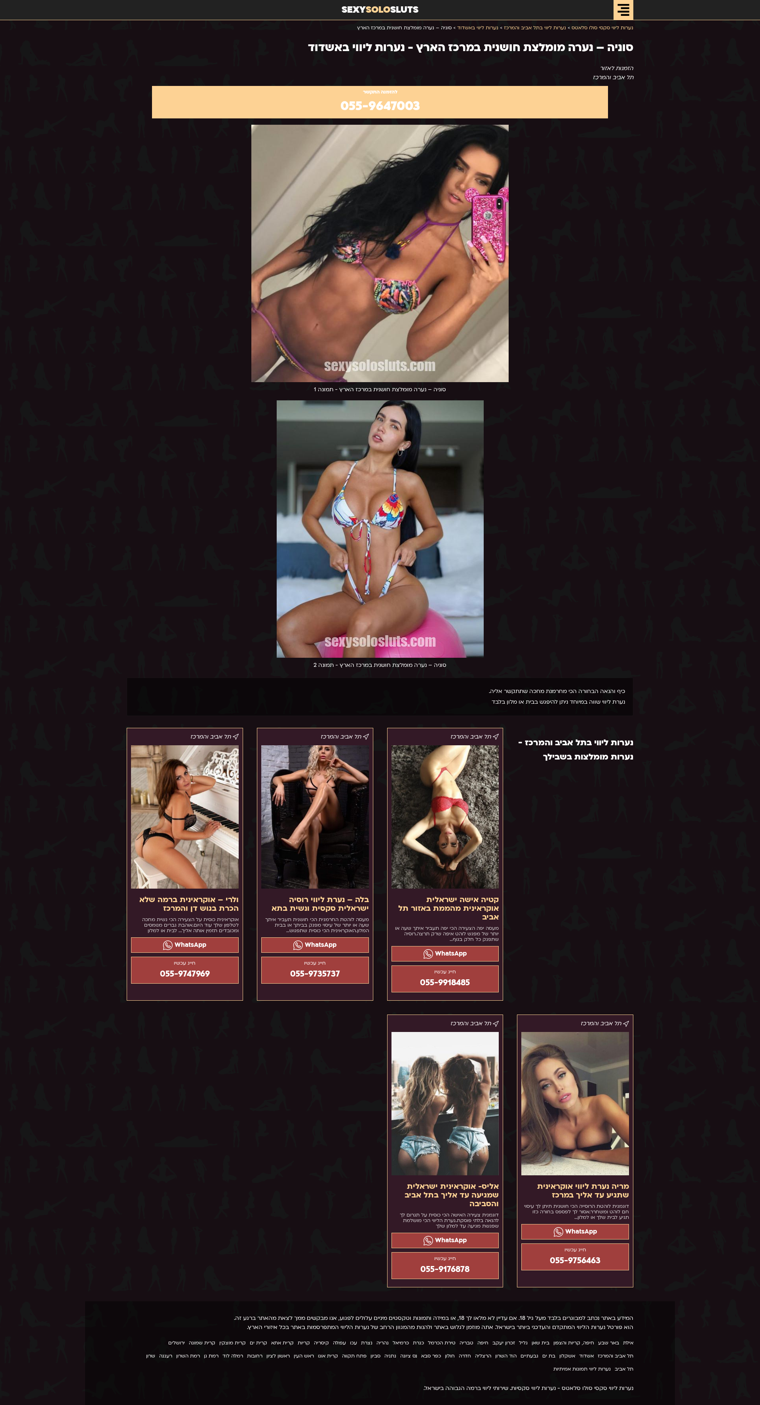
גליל (523, 1343)
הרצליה (483, 1356)
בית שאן (540, 1343)
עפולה (339, 1343)
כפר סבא (431, 1356)
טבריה (466, 1343)
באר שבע (608, 1343)
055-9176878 (444, 1269)
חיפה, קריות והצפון (573, 1343)
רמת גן (211, 1356)
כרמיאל (401, 1343)
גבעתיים (529, 1356)
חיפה (482, 1343)
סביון (375, 1356)
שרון (150, 1356)
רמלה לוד (232, 1356)
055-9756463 (575, 1260)
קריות (304, 1343)
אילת (628, 1343)
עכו (353, 1343)
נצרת (366, 1343)
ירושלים (176, 1343)
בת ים (548, 1356)
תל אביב (624, 1369)
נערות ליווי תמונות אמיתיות (582, 1369)
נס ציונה (408, 1356)
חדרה (465, 1356)
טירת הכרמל (442, 1343)
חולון (450, 1356)
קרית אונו (328, 1356)
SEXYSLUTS (380, 10)
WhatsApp (450, 953)
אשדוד (586, 1356)
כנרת (418, 1343)
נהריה (382, 1343)
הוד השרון (506, 1356)
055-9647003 (380, 106)
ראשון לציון (278, 1356)
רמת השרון (188, 1356)
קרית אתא (282, 1343)
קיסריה (321, 1343)
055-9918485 (445, 982)
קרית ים (258, 1343)
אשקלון (567, 1356)
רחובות (254, 1356)
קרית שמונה (202, 1343)
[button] (623, 10)
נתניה (390, 1356)
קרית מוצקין (232, 1343)
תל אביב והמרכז (615, 1356)
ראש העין (304, 1356)
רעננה (165, 1356)
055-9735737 (315, 974)
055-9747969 (185, 974)
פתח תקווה (354, 1356)
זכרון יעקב (503, 1343)
